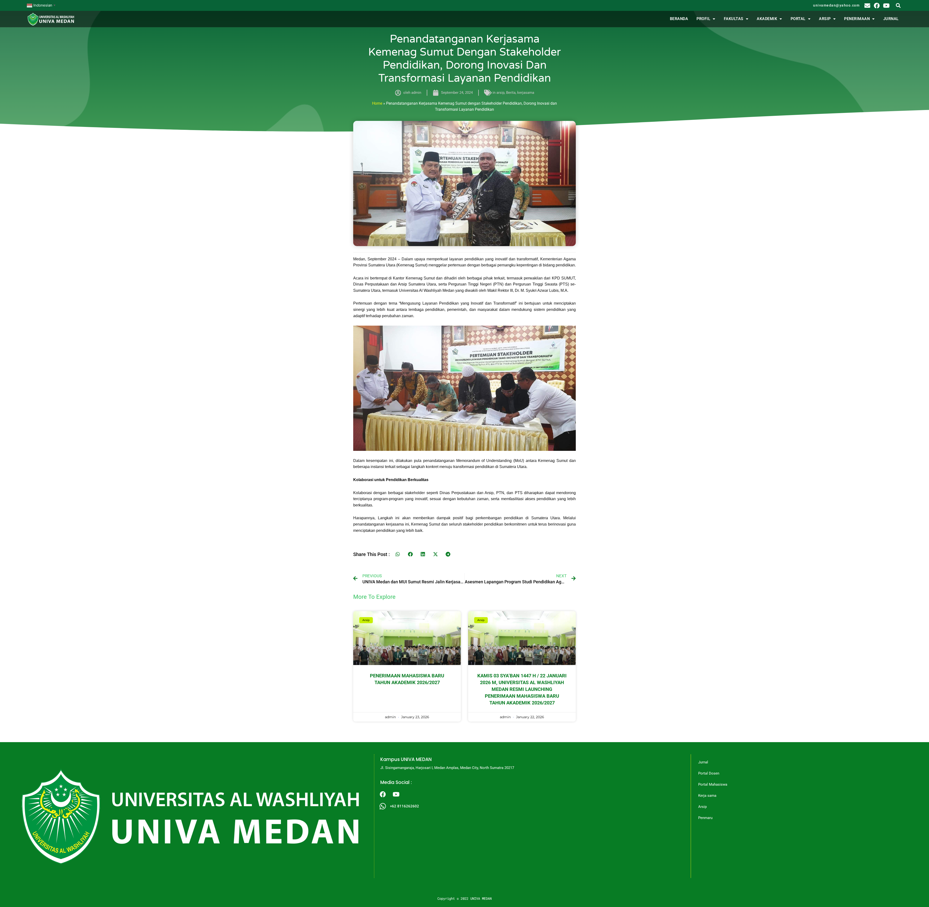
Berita (511, 92)
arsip (500, 92)
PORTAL (798, 18)
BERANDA (679, 18)
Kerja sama (707, 795)
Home (377, 103)
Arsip (702, 807)
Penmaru (705, 818)
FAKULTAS (733, 18)
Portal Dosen (708, 773)
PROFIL (703, 18)
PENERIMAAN (857, 18)
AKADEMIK (767, 18)
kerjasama (525, 92)
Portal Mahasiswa (712, 784)
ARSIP (825, 18)
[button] (898, 5)
